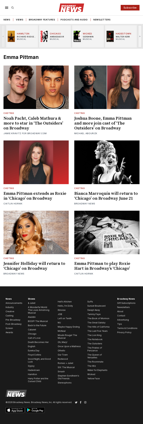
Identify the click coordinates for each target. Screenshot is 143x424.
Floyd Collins (34, 354)
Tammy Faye (94, 314)
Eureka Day (33, 350)
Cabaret (32, 329)
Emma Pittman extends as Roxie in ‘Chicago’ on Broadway (34, 196)
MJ (59, 322)
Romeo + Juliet (65, 363)
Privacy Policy (124, 332)
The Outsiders (94, 343)
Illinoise (62, 310)
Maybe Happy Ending (69, 326)
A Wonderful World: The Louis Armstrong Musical (38, 310)
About (120, 311)
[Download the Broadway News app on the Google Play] (35, 410)
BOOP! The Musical (38, 321)
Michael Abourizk (85, 133)
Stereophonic (65, 382)
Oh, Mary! (62, 342)
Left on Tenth (65, 318)
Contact (121, 315)
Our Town (63, 354)
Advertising (123, 319)
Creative (10, 311)
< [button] (3, 36)
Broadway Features (42, 19)
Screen (9, 328)
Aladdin (32, 317)
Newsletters (102, 19)
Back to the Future (37, 325)
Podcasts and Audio (74, 19)
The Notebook (95, 339)
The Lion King (94, 335)
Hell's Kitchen (65, 301)
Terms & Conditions (127, 328)
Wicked (91, 374)
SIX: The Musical (66, 367)
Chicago (32, 333)
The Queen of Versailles (94, 356)
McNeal (62, 331)
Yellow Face (93, 378)
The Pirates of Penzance (94, 349)
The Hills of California (98, 326)
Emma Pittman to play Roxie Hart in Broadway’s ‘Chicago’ (102, 266)
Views (19, 19)
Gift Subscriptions (126, 303)
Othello (61, 350)
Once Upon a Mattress (69, 346)
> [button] (140, 36)
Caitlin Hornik (12, 203)
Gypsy (31, 366)
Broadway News (84, 203)
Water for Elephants (97, 370)
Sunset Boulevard (96, 306)
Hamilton (32, 374)
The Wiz (91, 366)
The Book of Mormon (98, 318)
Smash (61, 371)
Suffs (90, 301)
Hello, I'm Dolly (65, 306)
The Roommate (95, 361)
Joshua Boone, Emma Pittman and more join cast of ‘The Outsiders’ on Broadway (103, 123)
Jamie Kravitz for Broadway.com (25, 133)
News (6, 19)
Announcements (14, 303)
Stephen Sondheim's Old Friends (68, 377)
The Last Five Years (97, 331)
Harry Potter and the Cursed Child (38, 380)
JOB (60, 314)
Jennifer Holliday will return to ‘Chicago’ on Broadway (34, 266)
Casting (8, 113)
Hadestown (34, 370)
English (31, 346)
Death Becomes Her (38, 342)
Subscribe (130, 7)
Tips (119, 324)
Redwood (63, 359)
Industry (10, 307)
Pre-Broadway (13, 319)
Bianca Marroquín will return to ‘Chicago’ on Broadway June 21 (106, 196)
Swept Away (93, 310)
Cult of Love (34, 338)
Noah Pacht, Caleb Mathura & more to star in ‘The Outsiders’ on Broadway (33, 123)
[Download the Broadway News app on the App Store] (15, 410)
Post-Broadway (14, 324)
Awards (9, 332)
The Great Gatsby (96, 322)
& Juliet (31, 303)
